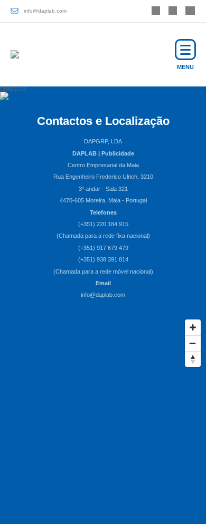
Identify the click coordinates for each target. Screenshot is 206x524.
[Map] (103, 393)
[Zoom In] (193, 327)
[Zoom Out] (193, 343)
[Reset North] (193, 359)
